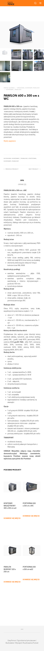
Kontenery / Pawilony (13, 89)
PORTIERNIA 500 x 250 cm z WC (29, 504)
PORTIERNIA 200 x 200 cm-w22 (29, 568)
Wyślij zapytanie (10, 141)
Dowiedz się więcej (12, 518)
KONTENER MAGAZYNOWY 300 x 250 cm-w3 (10, 505)
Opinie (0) (22, 184)
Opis (22, 180)
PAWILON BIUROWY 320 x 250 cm (10, 569)
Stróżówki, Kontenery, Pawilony (28, 88)
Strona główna (9, 88)
